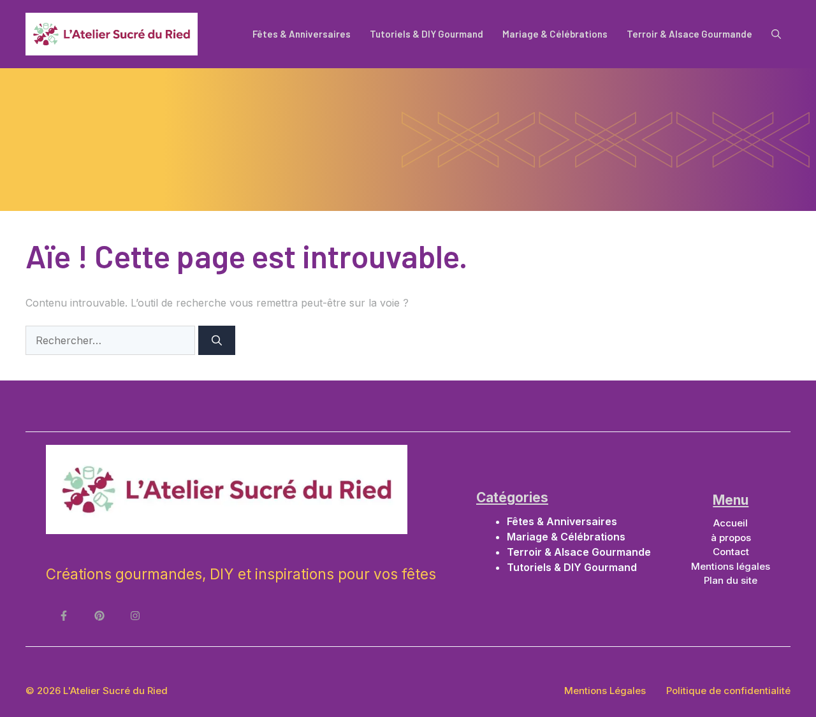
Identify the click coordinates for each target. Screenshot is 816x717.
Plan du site (730, 580)
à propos (731, 538)
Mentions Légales (605, 690)
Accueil (730, 523)
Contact (731, 552)
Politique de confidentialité (728, 690)
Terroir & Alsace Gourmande (689, 34)
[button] (776, 34)
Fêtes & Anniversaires (301, 34)
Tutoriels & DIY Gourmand (426, 34)
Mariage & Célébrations (555, 34)
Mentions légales (730, 566)
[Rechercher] (216, 340)
